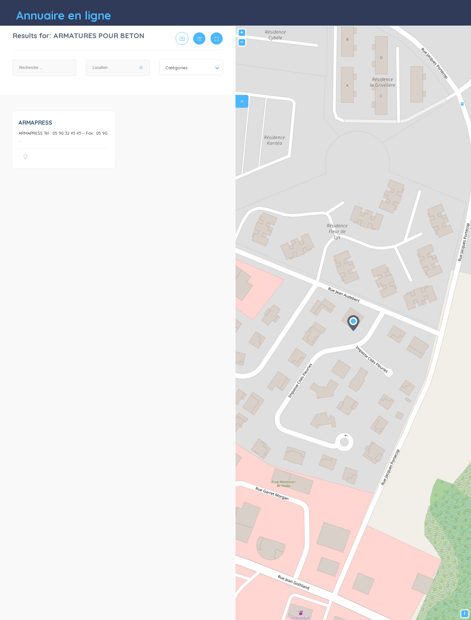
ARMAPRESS (35, 122)
